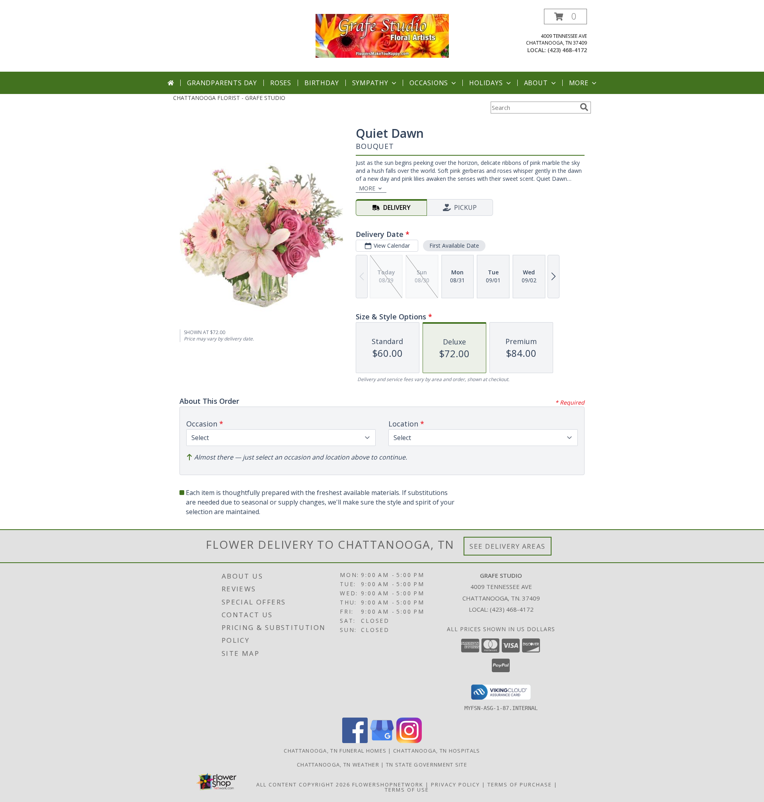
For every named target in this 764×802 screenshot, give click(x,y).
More (579, 82)
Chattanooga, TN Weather (338, 764)
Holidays (486, 82)
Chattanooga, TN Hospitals (436, 750)
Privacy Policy (455, 784)
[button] (565, 16)
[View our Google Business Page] (382, 741)
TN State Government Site (426, 764)
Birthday (321, 82)
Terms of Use (407, 789)
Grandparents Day (222, 82)
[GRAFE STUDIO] (382, 35)
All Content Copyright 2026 (303, 784)
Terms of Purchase (519, 784)
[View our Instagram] (409, 741)
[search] (584, 107)
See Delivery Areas (508, 546)
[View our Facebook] (355, 741)
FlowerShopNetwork (387, 784)
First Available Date (454, 245)
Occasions (428, 82)
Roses (280, 82)
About (536, 82)
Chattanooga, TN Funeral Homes (335, 750)
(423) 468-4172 (567, 50)
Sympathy (370, 82)
